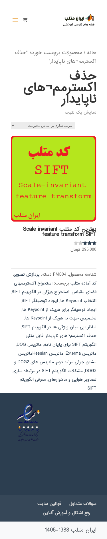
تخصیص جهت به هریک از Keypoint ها (60, 318)
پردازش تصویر (27, 274)
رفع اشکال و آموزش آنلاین (66, 513)
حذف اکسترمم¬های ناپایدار (71, 335)
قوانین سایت (49, 503)
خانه (91, 53)
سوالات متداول (82, 503)
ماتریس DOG (29, 344)
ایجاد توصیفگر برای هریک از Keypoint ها (59, 309)
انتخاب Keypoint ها (78, 300)
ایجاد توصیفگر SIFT (40, 300)
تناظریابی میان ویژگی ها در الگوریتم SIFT (59, 327)
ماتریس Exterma (81, 353)
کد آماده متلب (83, 283)
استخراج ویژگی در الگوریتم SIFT (40, 292)
